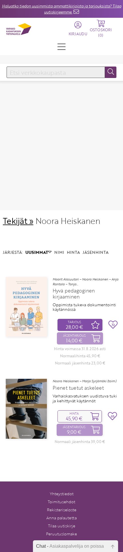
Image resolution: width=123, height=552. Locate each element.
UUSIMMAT (36, 252)
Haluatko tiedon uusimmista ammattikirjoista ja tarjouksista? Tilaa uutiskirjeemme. (61, 9)
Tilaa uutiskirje (61, 526)
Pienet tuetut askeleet (78, 388)
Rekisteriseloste (61, 510)
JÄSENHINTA (95, 252)
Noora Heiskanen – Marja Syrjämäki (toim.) (84, 381)
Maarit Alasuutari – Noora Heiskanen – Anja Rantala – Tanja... (85, 281)
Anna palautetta (61, 518)
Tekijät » (18, 220)
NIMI (59, 252)
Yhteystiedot (62, 494)
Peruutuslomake (61, 534)
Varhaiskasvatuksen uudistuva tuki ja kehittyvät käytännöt (85, 398)
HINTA (73, 252)
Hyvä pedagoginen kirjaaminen (74, 293)
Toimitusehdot (61, 502)
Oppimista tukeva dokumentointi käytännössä (84, 307)
